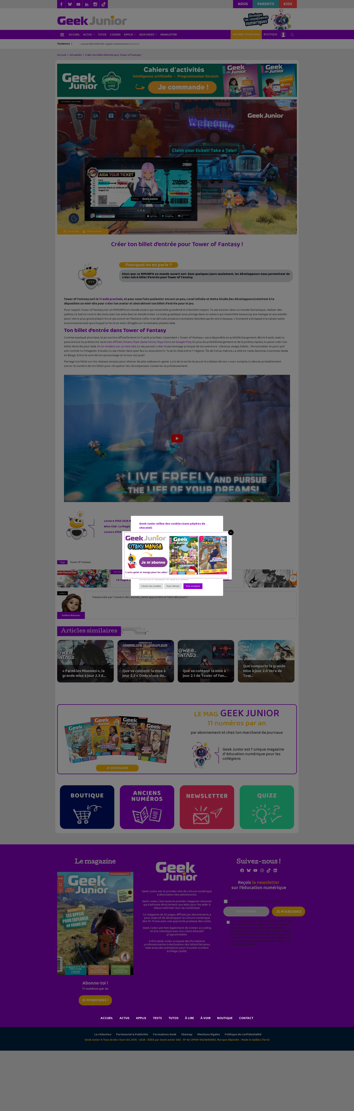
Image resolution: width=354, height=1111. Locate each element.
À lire (189, 1018)
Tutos (173, 1018)
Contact (246, 1018)
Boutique (224, 1018)
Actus (124, 1018)
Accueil (107, 1018)
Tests (157, 1018)
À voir (206, 1018)
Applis (141, 1018)
